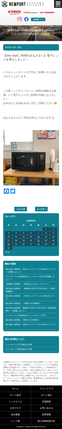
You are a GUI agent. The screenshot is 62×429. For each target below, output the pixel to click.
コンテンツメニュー (58, 4)
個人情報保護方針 (46, 421)
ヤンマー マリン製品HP (47, 12)
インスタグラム (19, 19)
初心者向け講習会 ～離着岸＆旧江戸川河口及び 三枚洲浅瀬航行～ (30, 289)
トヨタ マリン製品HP (30, 12)
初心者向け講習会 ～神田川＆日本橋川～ (24, 303)
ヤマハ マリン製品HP (14, 12)
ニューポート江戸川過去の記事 (19, 344)
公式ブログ (15, 408)
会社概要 (15, 414)
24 (8, 244)
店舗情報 (46, 401)
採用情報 (46, 414)
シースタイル (15, 401)
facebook (26, 19)
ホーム (15, 388)
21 (38, 240)
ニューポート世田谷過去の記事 (19, 349)
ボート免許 (46, 395)
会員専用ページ (38, 19)
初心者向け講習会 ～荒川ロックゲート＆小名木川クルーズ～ (30, 297)
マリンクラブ (46, 388)
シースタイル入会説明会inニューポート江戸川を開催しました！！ (30, 277)
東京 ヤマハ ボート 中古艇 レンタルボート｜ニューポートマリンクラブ (22, 4)
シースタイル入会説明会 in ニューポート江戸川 (26, 315)
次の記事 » (41, 209)
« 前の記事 (20, 209)
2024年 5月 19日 (13, 47)
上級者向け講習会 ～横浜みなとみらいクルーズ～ (27, 284)
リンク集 (15, 421)
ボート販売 (15, 395)
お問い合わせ (46, 408)
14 (38, 237)
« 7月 (7, 252)
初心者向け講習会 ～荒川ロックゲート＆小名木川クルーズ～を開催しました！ (31, 270)
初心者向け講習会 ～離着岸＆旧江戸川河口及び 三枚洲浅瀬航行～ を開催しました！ (31, 309)
